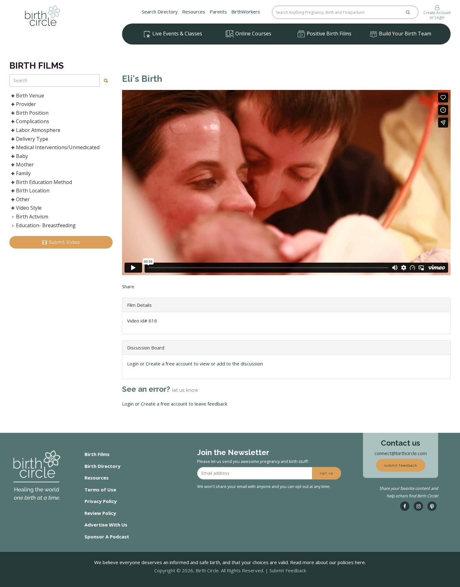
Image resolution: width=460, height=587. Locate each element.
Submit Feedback (287, 570)
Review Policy (100, 513)
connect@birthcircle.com (401, 453)
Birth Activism (32, 216)
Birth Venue (30, 95)
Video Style (29, 207)
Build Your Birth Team (404, 33)
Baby (22, 156)
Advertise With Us (105, 524)
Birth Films (97, 454)
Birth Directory (102, 466)
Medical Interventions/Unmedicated (58, 147)
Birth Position (32, 112)
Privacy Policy (100, 501)
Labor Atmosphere (38, 130)
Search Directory (160, 11)
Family (23, 173)
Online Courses (252, 33)
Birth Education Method (44, 182)
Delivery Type (32, 138)
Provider (26, 104)
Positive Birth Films (328, 33)
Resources (193, 11)
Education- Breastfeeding (46, 225)
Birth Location (32, 190)
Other (23, 199)
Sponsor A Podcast (106, 536)
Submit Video (63, 242)
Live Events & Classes (176, 33)
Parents (218, 11)
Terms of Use (100, 489)
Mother (25, 164)
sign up (326, 473)
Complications (32, 121)
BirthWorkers (245, 11)
